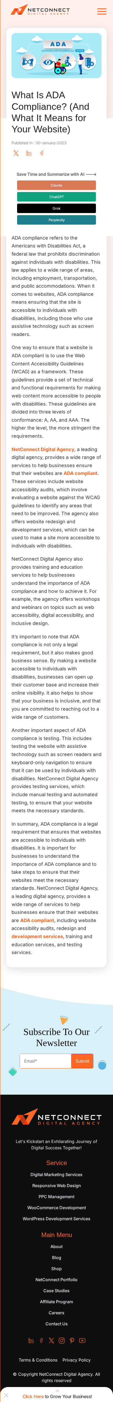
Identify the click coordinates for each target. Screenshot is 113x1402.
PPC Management (56, 1196)
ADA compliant (80, 473)
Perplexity (57, 220)
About (56, 1246)
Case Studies (56, 1290)
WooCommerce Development (56, 1207)
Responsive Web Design (56, 1185)
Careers (56, 1312)
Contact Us (56, 1323)
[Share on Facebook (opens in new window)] (42, 152)
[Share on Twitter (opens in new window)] (16, 152)
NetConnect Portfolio (56, 1279)
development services (37, 936)
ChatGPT (56, 197)
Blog (56, 1257)
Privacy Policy (77, 1360)
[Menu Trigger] (100, 11)
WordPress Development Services (56, 1218)
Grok (56, 208)
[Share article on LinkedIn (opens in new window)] (29, 152)
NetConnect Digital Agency (43, 449)
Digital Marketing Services (56, 1174)
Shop (56, 1268)
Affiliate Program (56, 1301)
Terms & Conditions (38, 1360)
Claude (56, 185)
